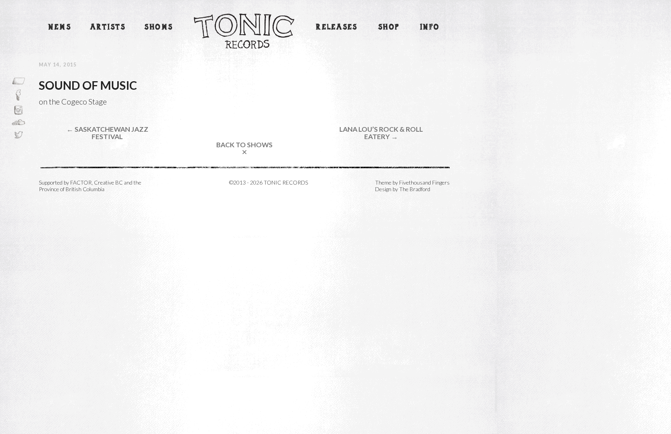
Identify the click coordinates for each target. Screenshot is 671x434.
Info (430, 27)
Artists (107, 27)
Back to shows (244, 148)
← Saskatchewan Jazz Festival (107, 133)
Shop (389, 27)
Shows (158, 27)
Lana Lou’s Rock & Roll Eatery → (381, 133)
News (59, 27)
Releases (336, 27)
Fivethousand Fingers (424, 182)
